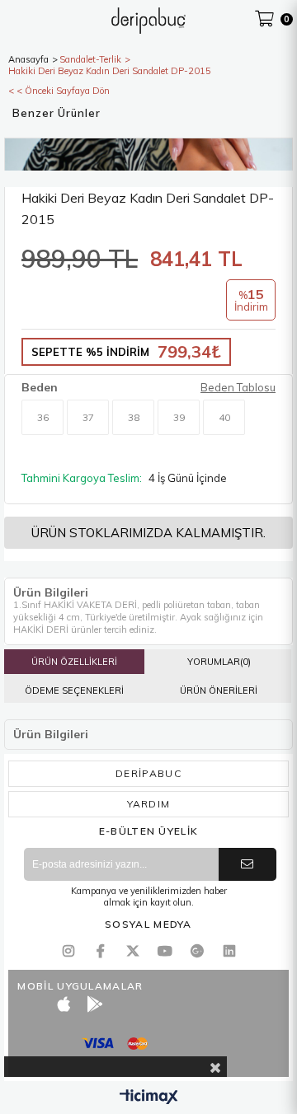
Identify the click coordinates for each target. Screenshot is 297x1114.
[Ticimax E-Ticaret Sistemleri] (149, 1097)
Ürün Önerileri (218, 690)
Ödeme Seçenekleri (74, 690)
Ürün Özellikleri (74, 661)
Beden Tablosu (238, 387)
